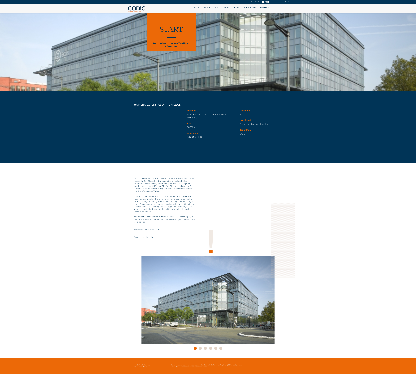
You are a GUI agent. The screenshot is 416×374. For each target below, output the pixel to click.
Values (236, 7)
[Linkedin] (268, 2)
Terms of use (175, 367)
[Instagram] (266, 2)
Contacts (264, 7)
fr (282, 1)
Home (216, 7)
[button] (195, 348)
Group (226, 7)
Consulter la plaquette (143, 237)
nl (288, 1)
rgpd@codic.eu (237, 365)
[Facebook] (263, 2)
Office (197, 7)
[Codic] (136, 9)
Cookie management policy (200, 367)
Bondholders (250, 7)
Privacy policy (185, 367)
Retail (207, 7)
